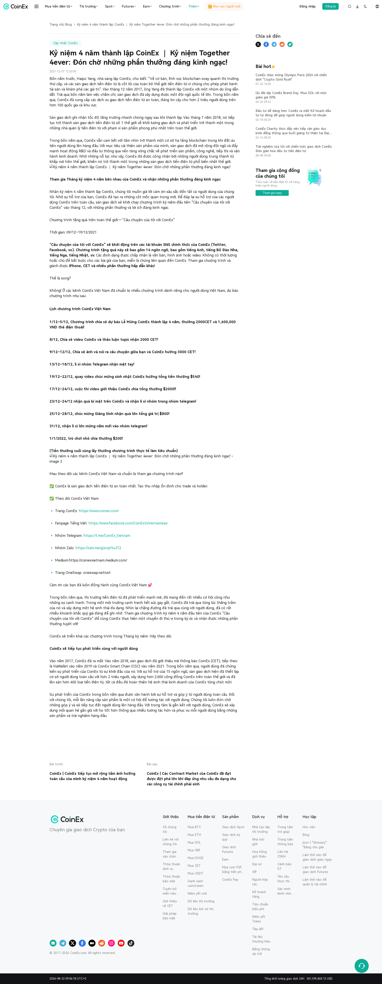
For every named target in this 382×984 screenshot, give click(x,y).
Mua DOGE (195, 858)
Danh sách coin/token (195, 883)
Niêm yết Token (258, 919)
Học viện (309, 827)
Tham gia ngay (272, 192)
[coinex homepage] (16, 6)
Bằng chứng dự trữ (261, 951)
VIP (254, 872)
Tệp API (257, 929)
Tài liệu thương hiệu (261, 939)
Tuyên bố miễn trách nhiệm (170, 891)
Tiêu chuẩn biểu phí (260, 907)
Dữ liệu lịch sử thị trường (200, 911)
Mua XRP (194, 850)
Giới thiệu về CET (170, 903)
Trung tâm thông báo (285, 842)
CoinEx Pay (230, 879)
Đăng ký (330, 6)
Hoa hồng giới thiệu (259, 854)
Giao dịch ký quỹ (231, 837)
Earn (225, 859)
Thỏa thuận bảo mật (171, 879)
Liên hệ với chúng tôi (171, 842)
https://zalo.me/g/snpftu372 (98, 548)
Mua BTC (194, 827)
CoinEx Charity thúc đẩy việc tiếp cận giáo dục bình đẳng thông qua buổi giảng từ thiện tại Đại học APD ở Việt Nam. (292, 133)
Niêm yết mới (197, 893)
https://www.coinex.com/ (99, 511)
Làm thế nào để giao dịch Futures (315, 869)
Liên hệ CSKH (282, 854)
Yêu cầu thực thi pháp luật (284, 879)
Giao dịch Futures (229, 849)
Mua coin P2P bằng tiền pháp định (233, 869)
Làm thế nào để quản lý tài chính (315, 882)
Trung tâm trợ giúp (285, 829)
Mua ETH (194, 835)
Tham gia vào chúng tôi (170, 854)
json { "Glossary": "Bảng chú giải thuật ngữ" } (315, 845)
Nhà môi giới (258, 842)
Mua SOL (194, 842)
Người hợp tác (260, 882)
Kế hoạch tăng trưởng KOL (261, 894)
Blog (306, 835)
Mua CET (194, 865)
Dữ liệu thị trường (201, 901)
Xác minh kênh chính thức (285, 891)
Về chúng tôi (169, 829)
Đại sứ (257, 864)
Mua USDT (195, 873)
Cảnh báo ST (284, 866)
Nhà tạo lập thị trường (261, 829)
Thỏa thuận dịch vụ (171, 866)
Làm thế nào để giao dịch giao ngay (317, 857)
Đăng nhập (307, 6)
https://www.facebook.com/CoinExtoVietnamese (128, 523)
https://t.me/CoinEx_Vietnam (106, 535)
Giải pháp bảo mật (170, 916)
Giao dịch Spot (233, 827)
